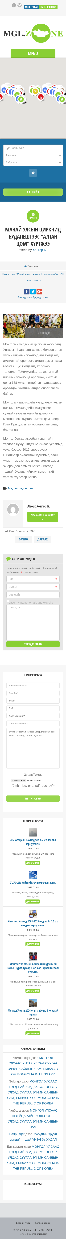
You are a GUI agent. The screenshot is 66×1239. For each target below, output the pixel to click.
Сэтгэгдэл (15, 607)
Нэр (11, 578)
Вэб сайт (14, 594)
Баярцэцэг (17, 1134)
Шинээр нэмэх (48, 7)
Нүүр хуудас (8, 274)
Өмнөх (23, 539)
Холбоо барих (42, 1223)
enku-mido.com (39, 1234)
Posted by (32, 250)
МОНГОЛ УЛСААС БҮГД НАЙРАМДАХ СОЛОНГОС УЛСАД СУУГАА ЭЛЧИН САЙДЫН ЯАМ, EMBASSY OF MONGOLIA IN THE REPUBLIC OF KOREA (33, 1092)
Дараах (42, 539)
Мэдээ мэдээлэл (20, 488)
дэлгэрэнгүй (32, 862)
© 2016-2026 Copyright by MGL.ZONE (33, 1230)
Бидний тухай (23, 1223)
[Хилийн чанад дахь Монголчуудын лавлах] (33, 33)
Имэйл (13, 586)
